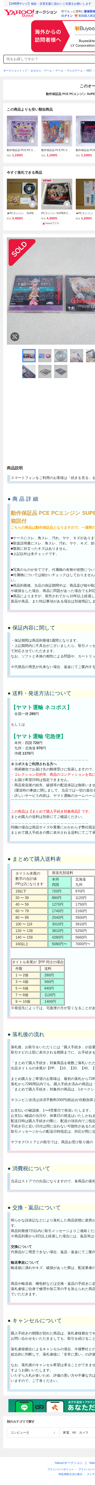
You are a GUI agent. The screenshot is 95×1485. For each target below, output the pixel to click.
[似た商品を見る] (14, 336)
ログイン (67, 15)
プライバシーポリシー (60, 1469)
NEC (89, 70)
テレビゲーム (75, 70)
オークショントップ (15, 70)
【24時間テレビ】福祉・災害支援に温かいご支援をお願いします (49, 3)
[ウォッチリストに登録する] (32, 141)
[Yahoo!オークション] (31, 11)
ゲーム (59, 70)
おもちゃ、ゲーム (41, 70)
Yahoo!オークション (69, 1463)
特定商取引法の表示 (70, 1474)
